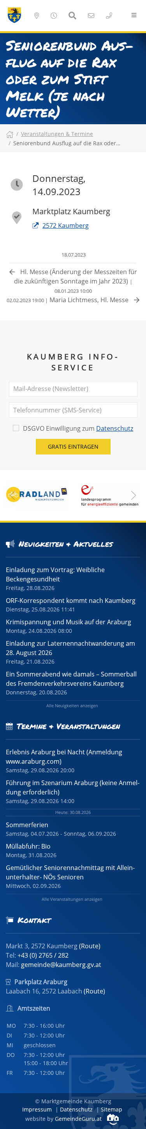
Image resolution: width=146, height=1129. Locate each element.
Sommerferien (27, 825)
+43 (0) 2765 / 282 (43, 955)
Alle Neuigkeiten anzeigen (72, 705)
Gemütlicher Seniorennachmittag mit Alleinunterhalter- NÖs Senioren (70, 872)
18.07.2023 (73, 254)
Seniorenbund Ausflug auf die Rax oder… (66, 143)
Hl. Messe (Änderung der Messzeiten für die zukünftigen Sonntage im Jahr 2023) (75, 281)
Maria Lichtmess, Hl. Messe (68, 300)
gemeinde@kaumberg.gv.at (61, 964)
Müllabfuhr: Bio (28, 846)
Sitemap (111, 1109)
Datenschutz (114, 428)
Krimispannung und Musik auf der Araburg (68, 622)
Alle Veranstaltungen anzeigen (72, 899)
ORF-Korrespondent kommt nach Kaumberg (70, 600)
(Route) (89, 946)
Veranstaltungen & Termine (57, 133)
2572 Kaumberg (65, 225)
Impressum (37, 1109)
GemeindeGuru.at (79, 1118)
